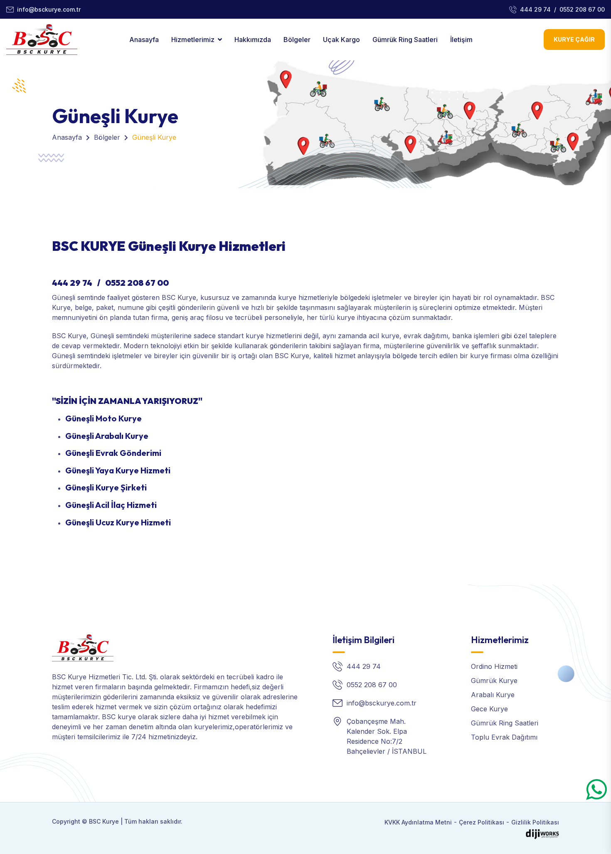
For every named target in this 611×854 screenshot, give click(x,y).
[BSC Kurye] (82, 647)
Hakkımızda (252, 39)
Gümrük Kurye (494, 680)
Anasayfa (144, 39)
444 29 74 (535, 9)
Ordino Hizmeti (494, 666)
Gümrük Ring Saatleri (405, 39)
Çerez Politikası (481, 822)
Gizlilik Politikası (535, 822)
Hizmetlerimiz (192, 39)
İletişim (461, 39)
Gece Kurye (489, 709)
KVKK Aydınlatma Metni (418, 822)
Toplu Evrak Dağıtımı (504, 737)
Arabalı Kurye (493, 695)
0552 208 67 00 (582, 9)
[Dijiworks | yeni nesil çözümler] (542, 833)
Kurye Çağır (574, 39)
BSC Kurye (104, 821)
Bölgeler (296, 39)
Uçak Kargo (341, 39)
